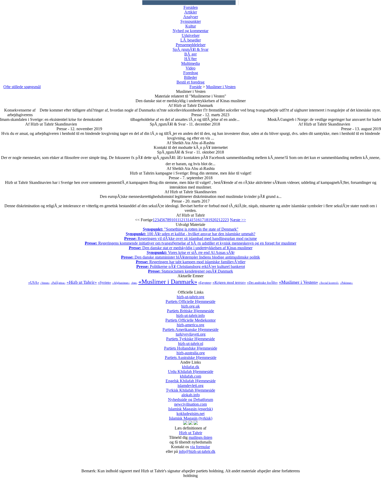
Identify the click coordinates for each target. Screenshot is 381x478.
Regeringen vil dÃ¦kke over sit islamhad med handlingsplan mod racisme (190, 238)
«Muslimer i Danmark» (167, 281)
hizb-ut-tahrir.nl (190, 345)
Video (190, 68)
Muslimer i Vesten (221, 87)
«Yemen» (45, 282)
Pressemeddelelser (191, 45)
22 (223, 220)
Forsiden (191, 7)
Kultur (190, 26)
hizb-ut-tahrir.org (190, 299)
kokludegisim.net (190, 415)
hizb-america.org (190, 327)
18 (206, 220)
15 (194, 220)
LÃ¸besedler (190, 40)
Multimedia (190, 63)
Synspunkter (190, 21)
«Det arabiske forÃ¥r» (262, 283)
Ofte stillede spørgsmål (22, 87)
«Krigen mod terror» (229, 282)
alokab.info (190, 397)
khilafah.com (191, 378)
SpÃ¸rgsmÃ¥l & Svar (190, 49)
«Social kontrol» (329, 282)
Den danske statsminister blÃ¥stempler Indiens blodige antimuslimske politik (190, 257)
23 (227, 220)
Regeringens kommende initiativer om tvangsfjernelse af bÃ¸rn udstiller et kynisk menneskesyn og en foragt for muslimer (190, 243)
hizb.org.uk (190, 308)
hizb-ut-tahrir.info (190, 317)
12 (181, 220)
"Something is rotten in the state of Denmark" (190, 229)
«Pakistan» (346, 282)
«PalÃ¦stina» (58, 282)
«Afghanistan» (121, 282)
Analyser (190, 17)
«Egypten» (204, 283)
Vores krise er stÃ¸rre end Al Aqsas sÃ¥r (191, 252)
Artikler (190, 12)
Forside (195, 87)
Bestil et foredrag (190, 82)
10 (173, 220)
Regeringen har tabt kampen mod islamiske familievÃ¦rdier (190, 262)
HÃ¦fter (190, 59)
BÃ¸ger (190, 54)
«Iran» (134, 282)
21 (218, 220)
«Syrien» (104, 283)
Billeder (190, 77)
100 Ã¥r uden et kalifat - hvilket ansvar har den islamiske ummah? (190, 234)
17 (202, 220)
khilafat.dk (190, 369)
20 (214, 220)
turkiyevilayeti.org (190, 336)
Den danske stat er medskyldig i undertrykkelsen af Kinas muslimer (190, 248)
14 (189, 220)
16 (198, 220)
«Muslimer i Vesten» (298, 282)
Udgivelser (191, 35)
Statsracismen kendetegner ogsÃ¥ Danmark (190, 271)
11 (177, 220)
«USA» (33, 283)
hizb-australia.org (190, 355)
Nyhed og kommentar (190, 31)
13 (185, 220)
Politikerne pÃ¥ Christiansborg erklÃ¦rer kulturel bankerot (190, 266)
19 (210, 220)
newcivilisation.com (190, 406)
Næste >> (238, 220)
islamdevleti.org (190, 387)
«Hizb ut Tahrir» (82, 282)
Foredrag (190, 73)
